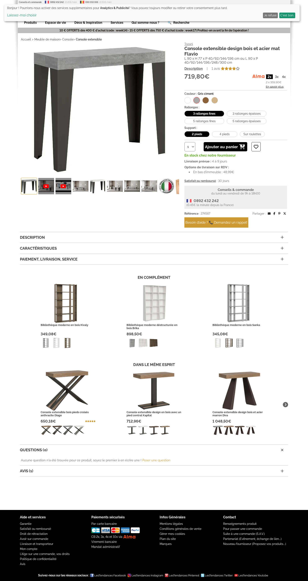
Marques (166, 544)
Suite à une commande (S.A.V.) (244, 534)
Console (67, 39)
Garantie (25, 523)
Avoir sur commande (34, 539)
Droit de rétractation (34, 534)
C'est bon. (287, 15)
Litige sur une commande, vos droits (45, 554)
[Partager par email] (269, 213)
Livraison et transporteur (36, 544)
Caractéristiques (38, 248)
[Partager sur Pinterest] (279, 213)
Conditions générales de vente (180, 528)
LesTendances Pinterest (184, 575)
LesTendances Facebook (110, 575)
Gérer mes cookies (172, 534)
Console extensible (89, 39)
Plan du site (168, 539)
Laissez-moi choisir (22, 15)
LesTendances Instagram (147, 575)
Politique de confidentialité (38, 559)
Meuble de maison (47, 39)
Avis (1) (26, 471)
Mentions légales (171, 523)
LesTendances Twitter (219, 575)
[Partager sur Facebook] (274, 213)
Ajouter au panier (221, 146)
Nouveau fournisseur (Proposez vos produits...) (254, 544)
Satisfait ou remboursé (35, 528)
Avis (22, 564)
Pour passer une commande (242, 528)
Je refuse (270, 15)
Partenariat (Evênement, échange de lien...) (252, 539)
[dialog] (152, 12)
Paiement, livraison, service (49, 259)
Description (193, 69)
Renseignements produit (240, 523)
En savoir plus (274, 86)
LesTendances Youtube (253, 575)
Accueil (26, 39)
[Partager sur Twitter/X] (284, 213)
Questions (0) (34, 450)
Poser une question (156, 460)
